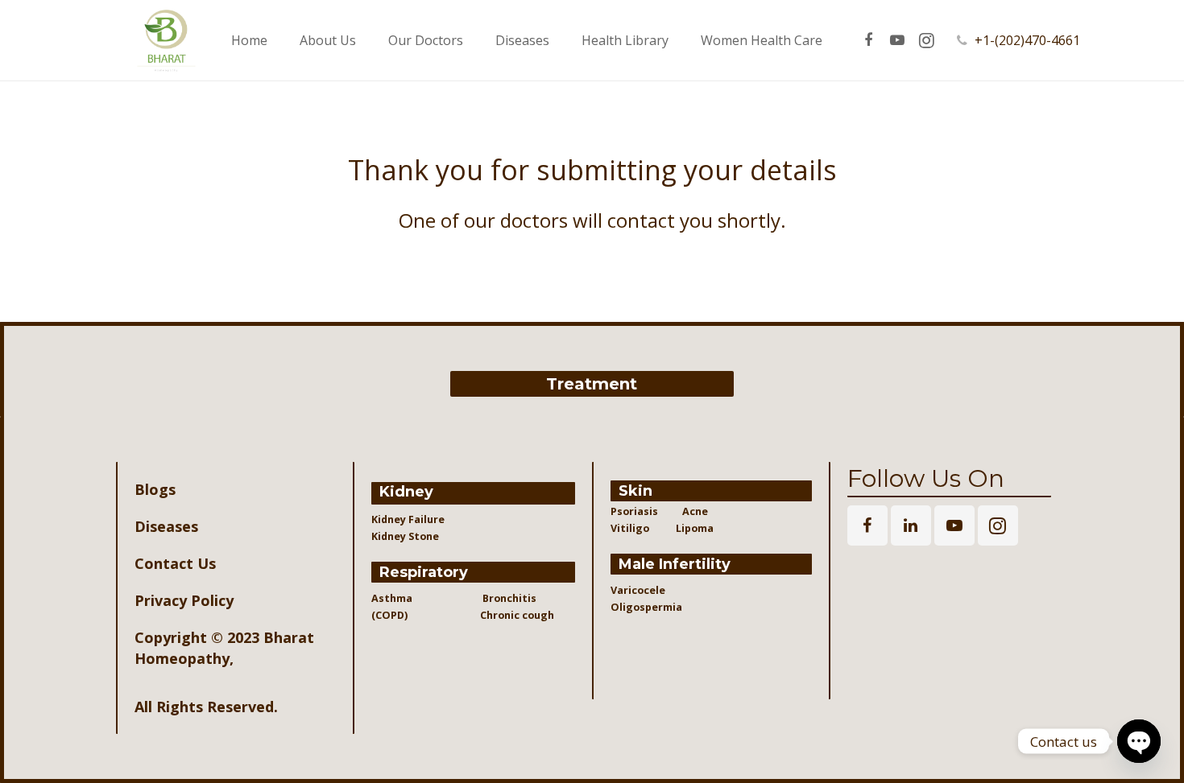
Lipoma (695, 528)
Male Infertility (675, 564)
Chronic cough (503, 615)
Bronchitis (509, 598)
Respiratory (423, 572)
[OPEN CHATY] (1139, 741)
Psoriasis (634, 511)
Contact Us (175, 563)
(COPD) (395, 615)
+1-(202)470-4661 (1027, 40)
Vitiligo (631, 528)
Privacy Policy (184, 600)
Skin (635, 491)
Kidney (406, 492)
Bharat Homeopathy (224, 647)
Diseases (166, 526)
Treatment (591, 384)
